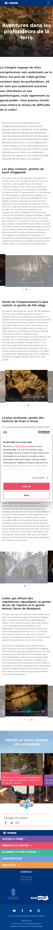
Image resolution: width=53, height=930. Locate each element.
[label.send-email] (17, 823)
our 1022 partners (20, 446)
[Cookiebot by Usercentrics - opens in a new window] (38, 432)
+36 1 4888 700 (26, 882)
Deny (26, 495)
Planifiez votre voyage (19, 852)
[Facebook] (22, 910)
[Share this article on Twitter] (11, 823)
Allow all (26, 486)
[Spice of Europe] (40, 898)
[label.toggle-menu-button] (50, 3)
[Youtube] (14, 910)
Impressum (26, 921)
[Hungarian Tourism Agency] (13, 894)
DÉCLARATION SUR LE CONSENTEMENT (26, 926)
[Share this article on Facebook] (5, 823)
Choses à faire (13, 839)
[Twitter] (30, 910)
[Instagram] (38, 910)
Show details (38, 478)
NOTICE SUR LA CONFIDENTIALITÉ (26, 924)
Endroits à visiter (15, 845)
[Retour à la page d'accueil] (11, 3)
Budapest (9, 865)
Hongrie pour (12, 858)
